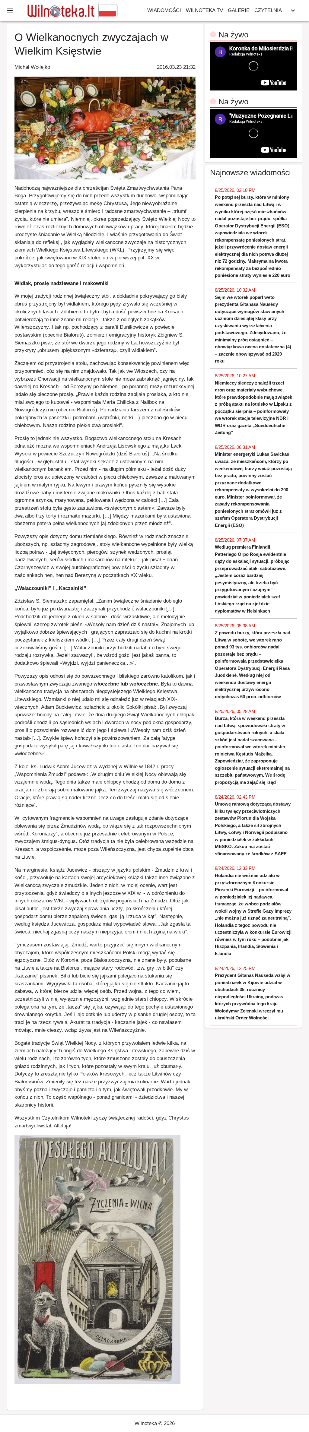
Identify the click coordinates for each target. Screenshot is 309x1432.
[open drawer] (10, 10)
